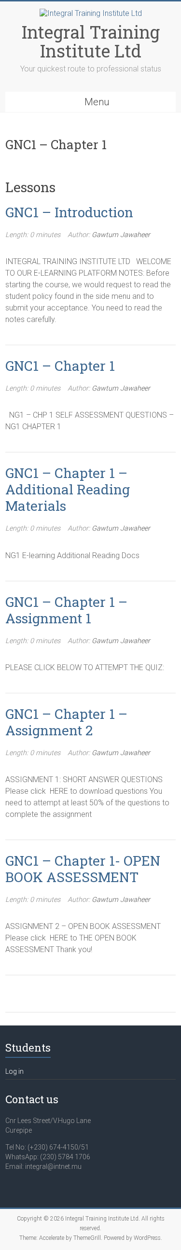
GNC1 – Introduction (69, 212)
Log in (14, 1071)
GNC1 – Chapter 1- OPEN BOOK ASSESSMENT (82, 869)
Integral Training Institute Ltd (91, 41)
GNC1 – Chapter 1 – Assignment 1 (66, 610)
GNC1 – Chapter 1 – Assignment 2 (66, 722)
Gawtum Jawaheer (121, 235)
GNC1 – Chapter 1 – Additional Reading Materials (67, 489)
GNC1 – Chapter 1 (60, 366)
